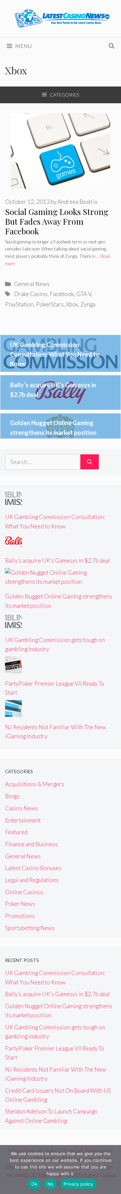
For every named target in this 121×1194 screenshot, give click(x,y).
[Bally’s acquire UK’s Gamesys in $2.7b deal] (13, 545)
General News (32, 283)
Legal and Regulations (32, 880)
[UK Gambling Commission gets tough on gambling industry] (13, 625)
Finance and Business (31, 844)
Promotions (20, 915)
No (50, 1184)
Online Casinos (24, 892)
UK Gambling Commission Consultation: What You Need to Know (54, 354)
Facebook (62, 293)
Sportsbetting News (30, 927)
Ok (34, 1184)
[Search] (89, 462)
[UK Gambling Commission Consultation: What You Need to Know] (13, 502)
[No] (112, 1169)
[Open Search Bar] (111, 46)
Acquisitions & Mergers (34, 784)
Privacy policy (78, 1184)
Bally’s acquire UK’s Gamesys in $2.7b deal (57, 560)
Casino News (21, 808)
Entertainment (23, 820)
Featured (16, 832)
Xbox (72, 304)
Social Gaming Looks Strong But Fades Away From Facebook (56, 221)
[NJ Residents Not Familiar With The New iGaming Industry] (13, 712)
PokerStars (50, 304)
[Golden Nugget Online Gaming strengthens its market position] (60, 581)
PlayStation (19, 304)
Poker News (20, 903)
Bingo (12, 796)
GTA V (83, 293)
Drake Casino (30, 293)
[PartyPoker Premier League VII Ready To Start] (13, 668)
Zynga (87, 304)
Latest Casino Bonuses (33, 867)
